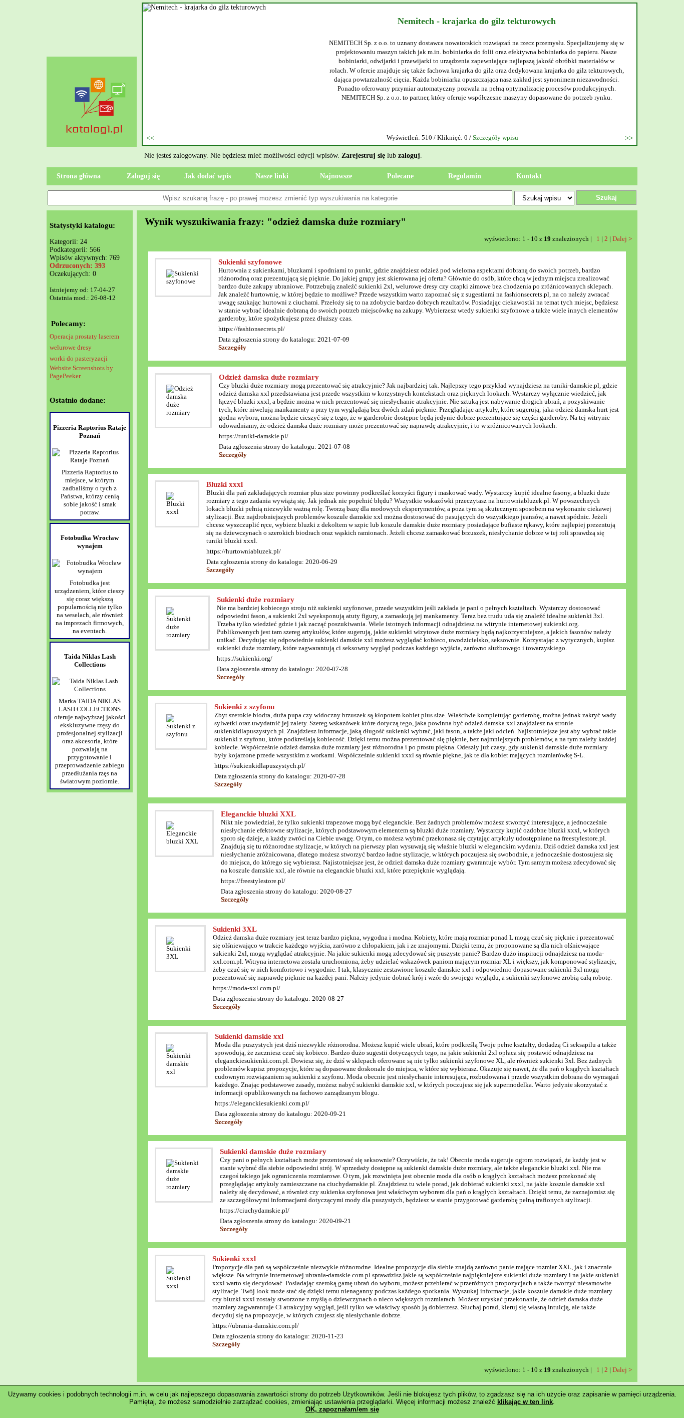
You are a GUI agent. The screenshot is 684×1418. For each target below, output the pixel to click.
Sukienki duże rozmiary (255, 600)
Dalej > (622, 238)
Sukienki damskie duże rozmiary (273, 1152)
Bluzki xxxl (224, 484)
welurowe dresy (71, 347)
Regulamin (464, 176)
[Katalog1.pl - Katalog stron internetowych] (97, 153)
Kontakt (529, 176)
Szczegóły (232, 347)
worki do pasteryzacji (79, 358)
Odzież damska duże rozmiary (269, 377)
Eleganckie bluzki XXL (258, 814)
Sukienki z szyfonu (244, 707)
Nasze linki (271, 176)
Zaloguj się (143, 176)
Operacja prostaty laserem (84, 336)
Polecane (400, 176)
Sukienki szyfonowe (250, 262)
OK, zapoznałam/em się (342, 1409)
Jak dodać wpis (207, 176)
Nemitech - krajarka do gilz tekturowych (477, 21)
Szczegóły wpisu (495, 137)
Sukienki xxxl (234, 1259)
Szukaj (606, 197)
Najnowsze (336, 176)
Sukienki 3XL (235, 929)
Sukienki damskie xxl (249, 1036)
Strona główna (79, 176)
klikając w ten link (525, 1401)
